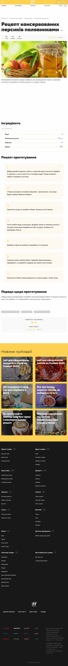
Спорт (61, 5)
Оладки (37, 482)
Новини (3, 5)
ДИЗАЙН (26, 628)
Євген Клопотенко (44, 432)
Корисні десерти (40, 486)
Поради (43, 611)
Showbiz (32, 5)
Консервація (28, 18)
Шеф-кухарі (33, 611)
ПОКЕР (37, 639)
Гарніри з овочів (40, 461)
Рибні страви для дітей (42, 535)
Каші (36, 453)
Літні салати (39, 503)
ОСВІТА (26, 639)
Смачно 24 (4, 18)
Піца (36, 518)
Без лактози (39, 557)
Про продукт (42, 405)
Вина (2, 535)
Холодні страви (40, 457)
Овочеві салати (40, 500)
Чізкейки (38, 521)
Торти (37, 514)
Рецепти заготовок (16, 18)
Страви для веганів (41, 560)
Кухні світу (22, 611)
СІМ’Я (36, 633)
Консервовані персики (41, 18)
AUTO (26, 633)
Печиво (37, 525)
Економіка (18, 5)
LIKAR (36, 628)
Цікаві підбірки (9, 378)
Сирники (38, 475)
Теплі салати (39, 496)
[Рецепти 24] (32, 2)
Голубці (37, 464)
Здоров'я (47, 5)
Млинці (37, 478)
